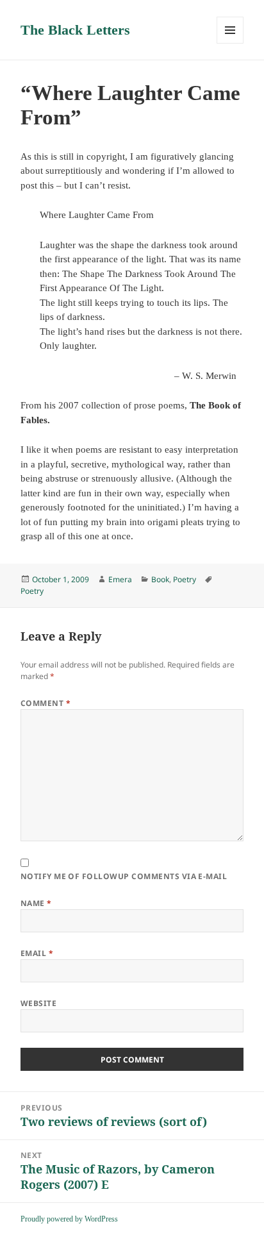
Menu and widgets (230, 43)
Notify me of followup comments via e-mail (124, 876)
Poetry (184, 579)
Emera (120, 579)
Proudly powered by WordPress (69, 1218)
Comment (45, 703)
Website (38, 1003)
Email (37, 953)
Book (160, 579)
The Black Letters (75, 30)
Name (36, 903)
